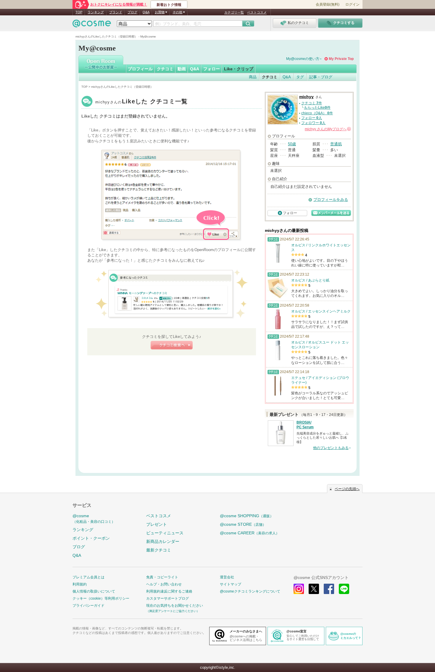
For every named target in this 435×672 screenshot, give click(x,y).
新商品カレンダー (162, 541)
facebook (329, 589)
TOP (78, 12)
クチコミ (165, 68)
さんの (327, 129)
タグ (300, 77)
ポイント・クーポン (91, 538)
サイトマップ (230, 584)
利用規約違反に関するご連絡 (169, 591)
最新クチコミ (158, 550)
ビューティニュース (164, 533)
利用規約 (79, 584)
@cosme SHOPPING (246, 515)
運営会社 (227, 577)
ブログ (132, 12)
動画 (182, 68)
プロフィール (140, 68)
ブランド (115, 12)
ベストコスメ (257, 12)
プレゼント (156, 524)
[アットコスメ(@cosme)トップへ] (91, 25)
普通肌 (336, 144)
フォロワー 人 (313, 123)
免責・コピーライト (162, 577)
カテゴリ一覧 (234, 12)
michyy (141, 102)
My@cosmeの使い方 (302, 59)
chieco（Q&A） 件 (317, 113)
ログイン (352, 4)
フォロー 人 (311, 118)
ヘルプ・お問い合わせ (164, 584)
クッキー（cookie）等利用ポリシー (100, 598)
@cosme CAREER (249, 533)
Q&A (146, 12)
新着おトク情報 (169, 5)
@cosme (93, 518)
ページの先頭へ (347, 489)
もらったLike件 (317, 107)
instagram (299, 589)
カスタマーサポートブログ (167, 598)
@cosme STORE (243, 524)
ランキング (96, 12)
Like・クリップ (238, 68)
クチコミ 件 (311, 103)
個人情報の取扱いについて (93, 591)
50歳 (292, 144)
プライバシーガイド (88, 605)
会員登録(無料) (327, 4)
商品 (253, 77)
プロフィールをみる (330, 199)
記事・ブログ (320, 77)
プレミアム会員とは (88, 577)
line (344, 589)
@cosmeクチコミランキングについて (250, 591)
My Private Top (341, 59)
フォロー (211, 68)
